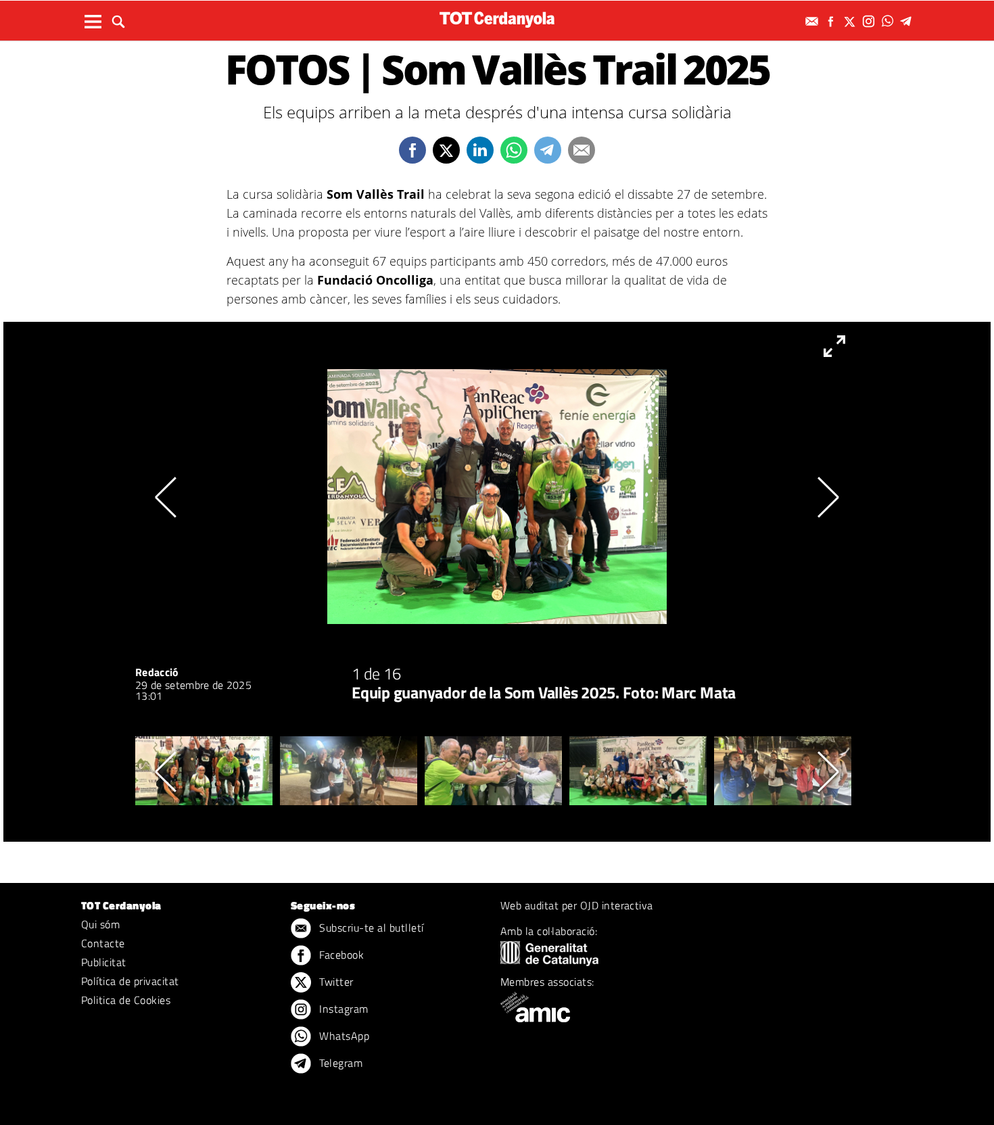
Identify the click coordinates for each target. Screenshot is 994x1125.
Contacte (103, 943)
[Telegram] (908, 21)
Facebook (340, 955)
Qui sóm (100, 924)
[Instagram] (870, 21)
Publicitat (103, 962)
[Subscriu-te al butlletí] (813, 21)
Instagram (342, 1009)
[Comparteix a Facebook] (412, 150)
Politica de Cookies (125, 1000)
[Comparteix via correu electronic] (581, 150)
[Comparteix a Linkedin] (480, 150)
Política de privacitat (130, 981)
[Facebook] (832, 21)
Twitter (335, 982)
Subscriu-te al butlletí (370, 927)
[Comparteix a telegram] (547, 150)
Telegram (339, 1063)
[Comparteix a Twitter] (446, 150)
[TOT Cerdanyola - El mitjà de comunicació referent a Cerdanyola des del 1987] (497, 19)
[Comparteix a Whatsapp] (513, 150)
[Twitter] (851, 21)
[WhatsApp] (889, 21)
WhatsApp (342, 1036)
